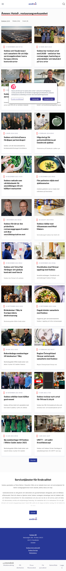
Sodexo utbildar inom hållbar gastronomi (16, 397)
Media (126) (16, 21)
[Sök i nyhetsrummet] (63, 4)
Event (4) (25, 21)
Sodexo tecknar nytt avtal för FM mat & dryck (48, 397)
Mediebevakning (8, 565)
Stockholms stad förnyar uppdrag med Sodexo (48, 268)
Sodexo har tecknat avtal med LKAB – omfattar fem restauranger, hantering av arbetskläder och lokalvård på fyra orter (49, 56)
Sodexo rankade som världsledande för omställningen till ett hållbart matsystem (13, 184)
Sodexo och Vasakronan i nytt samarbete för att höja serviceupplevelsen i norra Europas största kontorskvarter (16, 56)
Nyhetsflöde (53, 565)
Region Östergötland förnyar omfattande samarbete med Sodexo (47, 356)
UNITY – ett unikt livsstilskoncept (45, 441)
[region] (33, 93)
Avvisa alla (35, 99)
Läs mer (33, 512)
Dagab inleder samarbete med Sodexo (48, 311)
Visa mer (33, 460)
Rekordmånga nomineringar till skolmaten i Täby (16, 354)
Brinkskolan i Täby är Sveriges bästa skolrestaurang (13, 313)
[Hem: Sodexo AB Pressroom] (32, 4)
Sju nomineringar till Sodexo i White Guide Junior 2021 (16, 441)
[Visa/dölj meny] (3, 4)
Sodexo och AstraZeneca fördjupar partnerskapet (15, 138)
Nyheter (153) (5, 21)
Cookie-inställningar (17, 99)
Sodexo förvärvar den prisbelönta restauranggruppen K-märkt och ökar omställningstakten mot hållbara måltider (16, 230)
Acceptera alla (48, 99)
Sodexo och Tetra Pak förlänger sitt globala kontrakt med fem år (13, 269)
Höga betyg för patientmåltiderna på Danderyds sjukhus (46, 140)
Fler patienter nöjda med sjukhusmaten (48, 181)
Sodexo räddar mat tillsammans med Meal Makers (47, 226)
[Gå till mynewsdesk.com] (8, 563)
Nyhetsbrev (33, 553)
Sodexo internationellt (33, 548)
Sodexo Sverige (33, 550)
